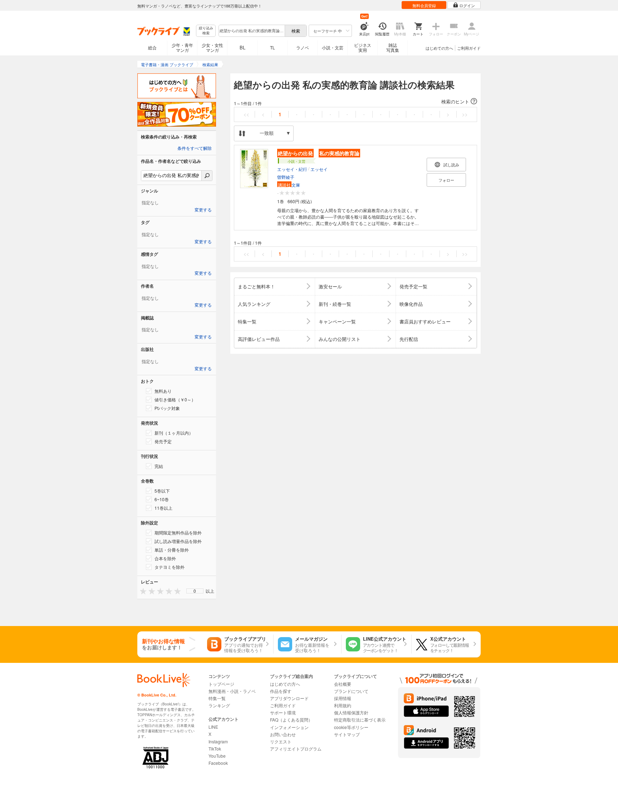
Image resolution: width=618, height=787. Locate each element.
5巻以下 (162, 491)
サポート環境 (283, 712)
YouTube (217, 756)
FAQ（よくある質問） (291, 720)
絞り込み (206, 30)
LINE (213, 727)
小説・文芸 (332, 47)
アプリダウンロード (289, 698)
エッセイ (319, 169)
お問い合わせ (283, 734)
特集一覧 (217, 698)
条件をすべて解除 (194, 148)
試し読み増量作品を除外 (178, 541)
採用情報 (342, 698)
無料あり (163, 391)
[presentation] (141, 590)
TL (272, 47)
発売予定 (163, 441)
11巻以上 (163, 508)
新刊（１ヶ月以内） (173, 433)
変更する (203, 209)
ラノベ (302, 47)
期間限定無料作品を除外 (178, 532)
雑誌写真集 (392, 47)
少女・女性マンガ (212, 47)
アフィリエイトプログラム (296, 749)
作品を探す (280, 691)
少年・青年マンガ (182, 47)
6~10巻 (161, 499)
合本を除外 (165, 558)
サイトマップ (347, 734)
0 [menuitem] (194, 590)
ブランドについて (351, 691)
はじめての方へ (439, 48)
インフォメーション (289, 727)
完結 (158, 466)
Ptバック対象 (167, 408)
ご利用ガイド (469, 48)
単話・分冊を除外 (171, 550)
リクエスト (280, 741)
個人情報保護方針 (351, 712)
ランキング (219, 705)
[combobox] (251, 30)
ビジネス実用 (362, 47)
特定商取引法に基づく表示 (360, 720)
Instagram (218, 741)
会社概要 (342, 684)
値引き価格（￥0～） (175, 399)
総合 (152, 47)
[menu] (194, 590)
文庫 (289, 185)
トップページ (221, 684)
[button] (355, 101)
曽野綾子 (285, 177)
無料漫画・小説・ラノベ (232, 691)
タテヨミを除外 (169, 567)
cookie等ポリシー (351, 727)
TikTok (215, 749)
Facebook (218, 763)
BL (242, 47)
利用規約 (342, 705)
